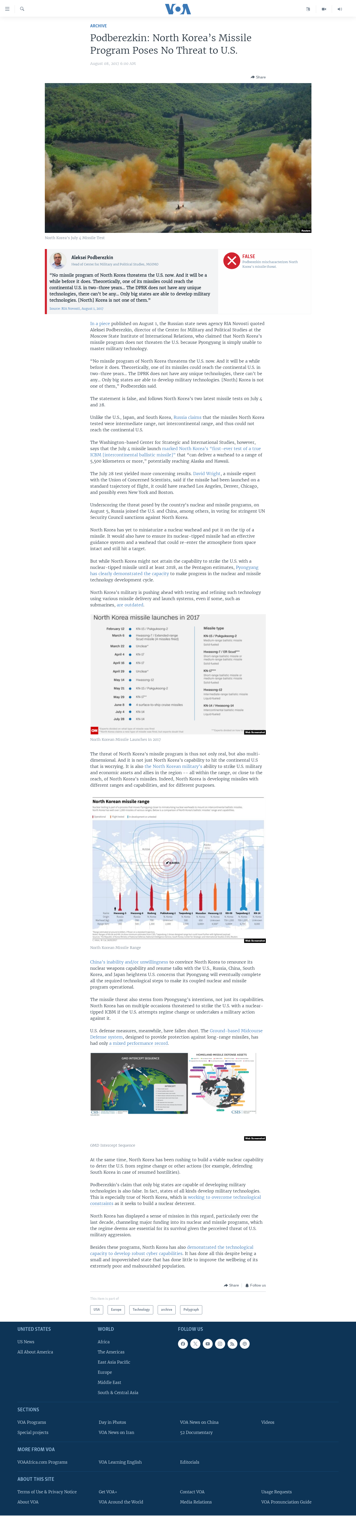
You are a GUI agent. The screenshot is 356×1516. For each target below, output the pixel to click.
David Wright (206, 473)
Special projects (32, 1432)
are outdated (130, 604)
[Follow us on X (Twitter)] (195, 1344)
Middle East (109, 1382)
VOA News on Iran (116, 1432)
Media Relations (196, 1502)
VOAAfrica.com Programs (42, 1462)
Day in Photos (112, 1422)
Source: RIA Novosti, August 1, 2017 (76, 308)
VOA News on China (199, 1422)
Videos (267, 1422)
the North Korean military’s (173, 766)
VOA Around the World (121, 1502)
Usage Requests (276, 1491)
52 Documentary (196, 1432)
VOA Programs (31, 1422)
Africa (104, 1341)
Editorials (189, 1462)
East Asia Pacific (114, 1362)
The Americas (111, 1352)
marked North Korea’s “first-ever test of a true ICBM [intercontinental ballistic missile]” (175, 451)
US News (25, 1341)
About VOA (28, 1502)
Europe (105, 1372)
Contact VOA (192, 1491)
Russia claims (187, 417)
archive (98, 26)
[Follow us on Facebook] (183, 1344)
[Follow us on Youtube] (208, 1344)
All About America (35, 1352)
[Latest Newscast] (340, 9)
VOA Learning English (120, 1462)
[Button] (258, 77)
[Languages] (308, 9)
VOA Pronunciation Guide (286, 1502)
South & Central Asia (118, 1392)
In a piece (100, 323)
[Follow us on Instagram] (220, 1344)
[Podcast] (245, 1344)
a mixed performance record (138, 1043)
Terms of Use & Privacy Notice (47, 1491)
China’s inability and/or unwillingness (129, 962)
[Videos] (324, 9)
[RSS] (232, 1344)
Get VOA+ (108, 1491)
